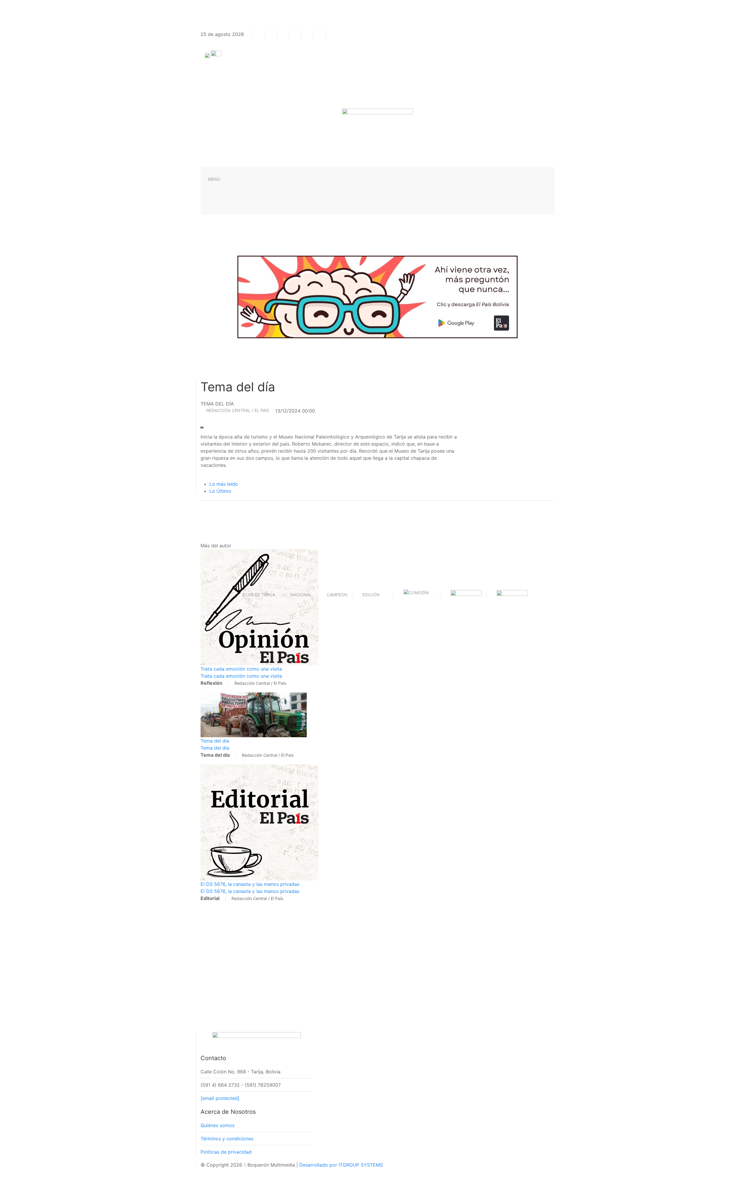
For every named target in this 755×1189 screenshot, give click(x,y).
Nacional (301, 594)
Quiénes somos (217, 1125)
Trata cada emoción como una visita (241, 669)
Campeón (337, 594)
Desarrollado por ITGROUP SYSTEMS (341, 1165)
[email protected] (220, 1098)
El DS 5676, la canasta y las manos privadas (250, 884)
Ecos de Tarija (258, 594)
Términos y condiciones (227, 1139)
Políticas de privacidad (226, 1152)
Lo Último (220, 491)
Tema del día (215, 741)
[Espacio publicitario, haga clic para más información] (377, 296)
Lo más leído (223, 484)
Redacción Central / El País (237, 410)
